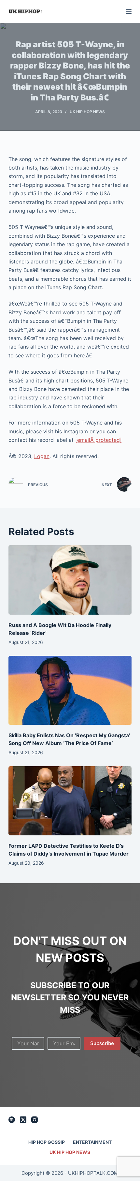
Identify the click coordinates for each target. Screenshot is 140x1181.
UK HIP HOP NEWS (87, 111)
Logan (41, 456)
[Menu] (129, 11)
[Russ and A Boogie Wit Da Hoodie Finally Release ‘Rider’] (70, 580)
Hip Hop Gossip (46, 1142)
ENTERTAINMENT (92, 1142)
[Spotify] (11, 1119)
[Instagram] (34, 1119)
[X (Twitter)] (23, 1119)
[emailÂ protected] (98, 440)
